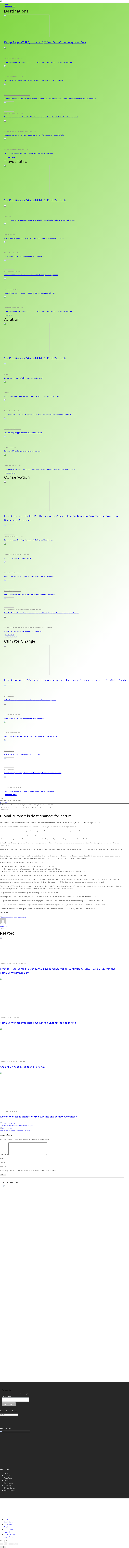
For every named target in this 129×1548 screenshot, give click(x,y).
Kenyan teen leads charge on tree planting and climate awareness (29, 576)
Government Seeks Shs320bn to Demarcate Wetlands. (24, 256)
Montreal (10, 917)
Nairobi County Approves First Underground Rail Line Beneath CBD (28, 153)
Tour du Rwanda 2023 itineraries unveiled (16, 1131)
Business (6, 76)
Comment (4, 1155)
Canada (1, 917)
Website (3, 1167)
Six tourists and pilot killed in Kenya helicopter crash (23, 378)
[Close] (1, 1544)
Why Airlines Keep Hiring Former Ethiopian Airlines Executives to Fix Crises (31, 396)
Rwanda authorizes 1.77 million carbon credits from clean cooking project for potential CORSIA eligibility (65, 680)
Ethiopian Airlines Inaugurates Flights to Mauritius (22, 451)
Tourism (13, 58)
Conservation (8, 95)
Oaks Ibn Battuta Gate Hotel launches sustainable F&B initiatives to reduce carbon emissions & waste (41, 613)
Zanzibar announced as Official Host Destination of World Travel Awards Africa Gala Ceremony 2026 (41, 117)
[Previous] (1, 1547)
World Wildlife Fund (23, 917)
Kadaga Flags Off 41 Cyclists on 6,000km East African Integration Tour (45, 42)
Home (6, 1473)
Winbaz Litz (4, 926)
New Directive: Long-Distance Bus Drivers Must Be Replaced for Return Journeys (34, 80)
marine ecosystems (6, 917)
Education (15, 554)
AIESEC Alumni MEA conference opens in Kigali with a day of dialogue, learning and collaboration (40, 220)
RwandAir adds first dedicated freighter (16, 1126)
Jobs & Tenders (11, 795)
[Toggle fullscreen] (10, 1544)
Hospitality (32, 609)
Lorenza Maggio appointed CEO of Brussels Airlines (23, 433)
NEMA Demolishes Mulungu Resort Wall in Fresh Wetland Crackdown (29, 595)
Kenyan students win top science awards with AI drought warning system (31, 275)
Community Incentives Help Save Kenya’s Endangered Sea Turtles (28, 540)
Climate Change (9, 253)
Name (2, 1159)
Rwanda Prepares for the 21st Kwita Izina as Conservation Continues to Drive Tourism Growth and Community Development (50, 99)
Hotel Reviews (20, 131)
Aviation (8, 315)
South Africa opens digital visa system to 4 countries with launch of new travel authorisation (38, 62)
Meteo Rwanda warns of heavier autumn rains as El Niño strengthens (30, 700)
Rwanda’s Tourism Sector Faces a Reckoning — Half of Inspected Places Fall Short (34, 135)
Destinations (10, 7)
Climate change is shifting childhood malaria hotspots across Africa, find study (33, 773)
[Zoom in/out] (15, 1544)
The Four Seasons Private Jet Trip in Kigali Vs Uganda (35, 200)
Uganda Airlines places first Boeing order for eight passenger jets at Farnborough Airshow (37, 414)
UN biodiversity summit (16, 917)
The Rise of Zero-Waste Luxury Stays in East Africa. (23, 631)
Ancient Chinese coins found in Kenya (17, 558)
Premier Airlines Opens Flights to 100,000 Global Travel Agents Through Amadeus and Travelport (40, 469)
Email (2, 1163)
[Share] (5, 1543)
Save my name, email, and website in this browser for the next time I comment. (29, 1171)
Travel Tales (19, 58)
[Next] (4, 1547)
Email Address (7, 1396)
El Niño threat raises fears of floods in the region (22, 754)
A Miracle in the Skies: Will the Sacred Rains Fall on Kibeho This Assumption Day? (34, 238)
